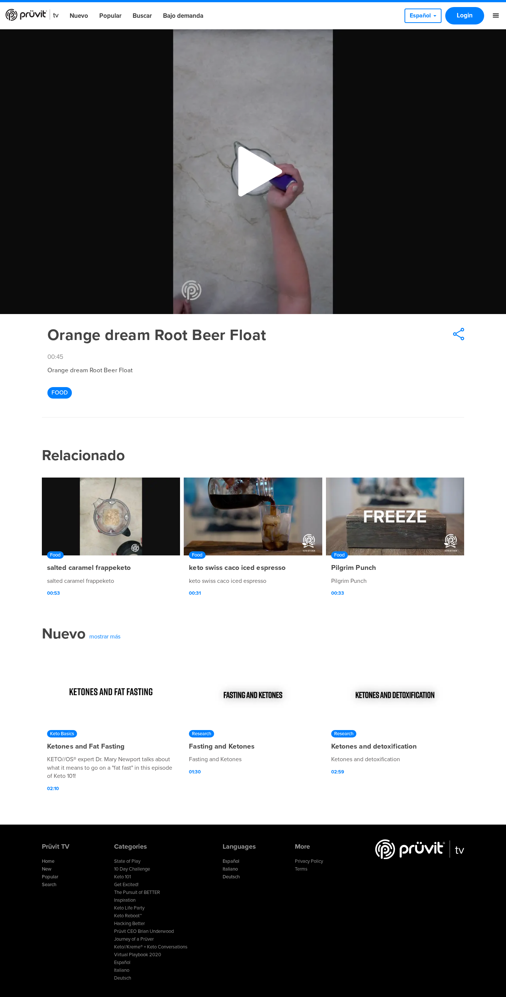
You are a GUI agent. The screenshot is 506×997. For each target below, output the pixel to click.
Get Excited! (126, 885)
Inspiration (125, 900)
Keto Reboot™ (128, 916)
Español (122, 962)
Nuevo (79, 16)
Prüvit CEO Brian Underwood (144, 931)
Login (465, 15)
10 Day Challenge (132, 869)
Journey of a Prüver (134, 939)
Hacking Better (129, 924)
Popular (110, 16)
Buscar (142, 16)
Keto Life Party (129, 908)
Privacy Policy (309, 861)
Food (59, 392)
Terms (301, 869)
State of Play (127, 861)
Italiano (121, 970)
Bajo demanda (183, 16)
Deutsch (122, 978)
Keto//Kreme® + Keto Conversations (150, 947)
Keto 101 (122, 877)
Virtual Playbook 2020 (137, 955)
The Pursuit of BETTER (137, 892)
